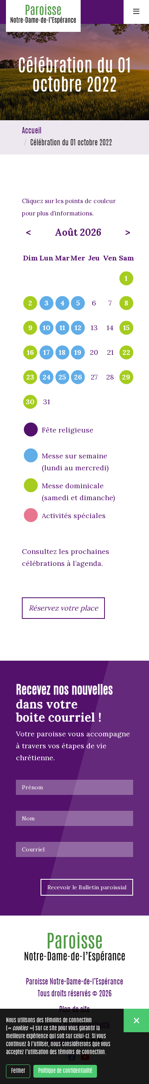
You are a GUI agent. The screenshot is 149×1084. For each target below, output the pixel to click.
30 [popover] (30, 402)
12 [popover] (78, 328)
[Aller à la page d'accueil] (43, 16)
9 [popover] (30, 328)
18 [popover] (62, 353)
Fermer (18, 1071)
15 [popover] (126, 328)
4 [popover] (62, 303)
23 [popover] (30, 378)
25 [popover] (62, 378)
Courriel (33, 849)
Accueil (31, 131)
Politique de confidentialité (65, 1071)
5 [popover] (78, 303)
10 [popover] (46, 328)
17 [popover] (46, 353)
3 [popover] (46, 303)
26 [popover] (78, 378)
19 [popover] (77, 353)
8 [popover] (126, 303)
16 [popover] (30, 353)
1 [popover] (126, 279)
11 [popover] (62, 328)
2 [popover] (30, 303)
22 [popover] (126, 353)
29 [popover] (126, 378)
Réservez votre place (63, 607)
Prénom (32, 787)
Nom (28, 818)
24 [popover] (46, 378)
